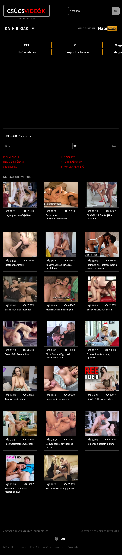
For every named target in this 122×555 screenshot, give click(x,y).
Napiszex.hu (73, 547)
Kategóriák (17, 28)
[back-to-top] (115, 545)
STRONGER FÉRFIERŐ (73, 166)
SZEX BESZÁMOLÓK (71, 162)
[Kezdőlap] (26, 11)
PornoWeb (34, 547)
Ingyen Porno (59, 547)
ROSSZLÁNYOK (11, 157)
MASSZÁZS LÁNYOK (13, 162)
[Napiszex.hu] (107, 28)
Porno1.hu (46, 547)
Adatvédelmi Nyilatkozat (17, 531)
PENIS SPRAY (68, 157)
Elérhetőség (41, 531)
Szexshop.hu (10, 166)
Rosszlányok (22, 547)
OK (115, 11)
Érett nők (20, 202)
